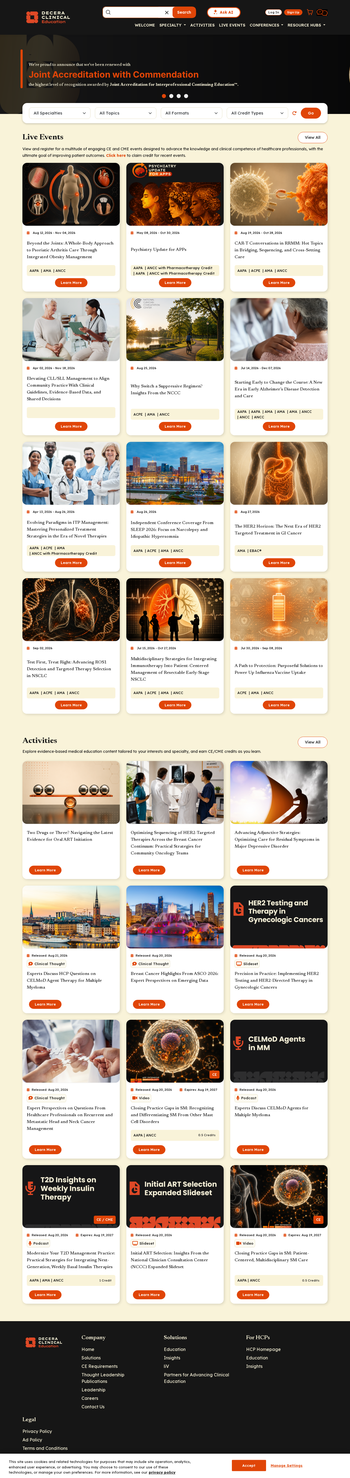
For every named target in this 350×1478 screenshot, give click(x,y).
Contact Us (92, 1406)
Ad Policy (32, 1439)
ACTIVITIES (202, 25)
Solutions (91, 1358)
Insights (172, 1358)
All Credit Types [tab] (247, 113)
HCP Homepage (263, 1349)
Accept (249, 1465)
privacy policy (162, 1472)
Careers (89, 1398)
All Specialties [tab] (48, 113)
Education (175, 1349)
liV (166, 1366)
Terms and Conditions (45, 1448)
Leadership (93, 1389)
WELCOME (145, 25)
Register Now (49, 84)
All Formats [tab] (178, 113)
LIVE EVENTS (232, 25)
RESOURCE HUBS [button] (305, 25)
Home (87, 1349)
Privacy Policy (37, 1431)
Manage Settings (287, 1465)
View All (312, 137)
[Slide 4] (186, 96)
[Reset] (294, 113)
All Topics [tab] (109, 113)
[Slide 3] (179, 96)
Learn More (71, 282)
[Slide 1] (164, 96)
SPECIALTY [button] (171, 25)
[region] (175, 1466)
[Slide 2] (171, 96)
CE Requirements (99, 1366)
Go (311, 113)
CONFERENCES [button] (265, 25)
